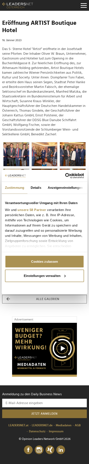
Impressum (56, 431)
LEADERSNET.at (18, 425)
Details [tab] (36, 187)
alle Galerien (47, 299)
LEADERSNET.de (42, 425)
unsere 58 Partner (31, 209)
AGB (78, 425)
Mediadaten (64, 425)
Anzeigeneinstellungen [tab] (65, 187)
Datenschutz (37, 431)
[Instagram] (39, 450)
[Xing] (50, 450)
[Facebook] (28, 450)
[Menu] (83, 5)
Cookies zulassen (44, 261)
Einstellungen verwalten (42, 275)
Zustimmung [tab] (14, 187)
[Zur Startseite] (17, 5)
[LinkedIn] (60, 450)
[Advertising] (44, 350)
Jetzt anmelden (44, 413)
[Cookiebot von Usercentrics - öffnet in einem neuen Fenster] (65, 175)
